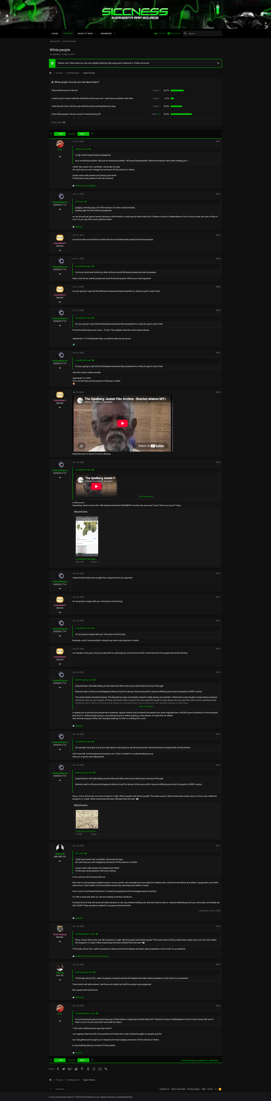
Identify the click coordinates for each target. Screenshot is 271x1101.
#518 (218, 926)
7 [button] (156, 106)
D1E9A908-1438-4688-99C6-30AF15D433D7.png (97, 559)
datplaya (56, 54)
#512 (218, 621)
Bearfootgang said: (84, 680)
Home (210, 1089)
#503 (218, 235)
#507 (218, 353)
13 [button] (156, 114)
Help (203, 1089)
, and (92, 956)
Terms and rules (178, 1089)
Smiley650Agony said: (85, 934)
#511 (218, 597)
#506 (218, 310)
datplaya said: (81, 149)
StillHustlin (60, 854)
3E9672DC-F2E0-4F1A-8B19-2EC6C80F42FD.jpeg (97, 831)
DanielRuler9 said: (83, 266)
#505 (218, 287)
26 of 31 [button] (71, 134)
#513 (218, 649)
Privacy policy (193, 1089)
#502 (218, 194)
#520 (218, 1006)
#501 (218, 141)
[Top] (216, 1089)
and (85, 186)
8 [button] (156, 90)
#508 (218, 392)
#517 (218, 846)
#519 (218, 964)
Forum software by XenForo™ (74, 1097)
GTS (60, 149)
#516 (218, 765)
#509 (218, 462)
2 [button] (156, 98)
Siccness (60, 1089)
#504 (218, 259)
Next (82, 134)
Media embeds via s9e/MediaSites (116, 1097)
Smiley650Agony (60, 202)
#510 (218, 573)
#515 (218, 734)
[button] (95, 33)
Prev (61, 134)
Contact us (164, 1089)
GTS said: (79, 201)
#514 (218, 672)
